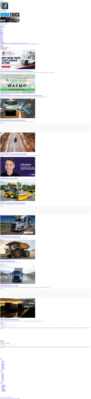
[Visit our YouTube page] (2, 341)
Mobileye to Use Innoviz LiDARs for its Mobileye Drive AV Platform (12, 120)
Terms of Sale (8, 398)
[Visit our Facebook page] (0, 341)
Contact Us (3, 388)
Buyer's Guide (26, 43)
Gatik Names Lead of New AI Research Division (9, 178)
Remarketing (1, 34)
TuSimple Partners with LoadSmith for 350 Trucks (9, 319)
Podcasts (15, 43)
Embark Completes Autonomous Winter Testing (9, 285)
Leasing (1, 30)
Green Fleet (1, 29)
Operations (1, 33)
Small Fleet (1, 37)
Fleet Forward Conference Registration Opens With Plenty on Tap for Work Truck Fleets (16, 71)
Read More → (2, 98)
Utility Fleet (1, 40)
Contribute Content (4, 389)
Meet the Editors (3, 387)
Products (11, 43)
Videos (5, 43)
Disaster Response (2, 26)
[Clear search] (7, 47)
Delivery (1, 25)
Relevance (5, 49)
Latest (2, 49)
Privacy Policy (2, 398)
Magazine (13, 43)
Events (21, 43)
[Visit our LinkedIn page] (1, 341)
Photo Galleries (8, 43)
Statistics (17, 43)
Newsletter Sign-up (4, 385)
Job (24, 43)
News (5, 0)
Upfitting (1, 39)
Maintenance (1, 32)
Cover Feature (3, 0)
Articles (7, 0)
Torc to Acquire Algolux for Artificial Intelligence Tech (10, 236)
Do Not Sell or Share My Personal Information (15, 398)
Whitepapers (19, 43)
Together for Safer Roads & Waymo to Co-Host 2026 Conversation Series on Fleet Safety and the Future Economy (21, 95)
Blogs (4, 43)
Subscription (3, 384)
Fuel (0, 28)
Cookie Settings (3, 390)
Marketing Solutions (4, 391)
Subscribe (1, 11)
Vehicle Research (2, 42)
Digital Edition (4, 11)
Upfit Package (3, 386)
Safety (1, 35)
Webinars (23, 43)
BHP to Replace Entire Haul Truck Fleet (7, 261)
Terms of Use (5, 398)
